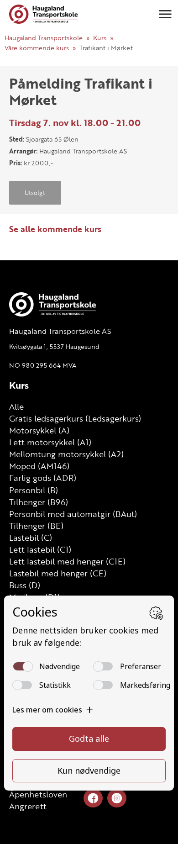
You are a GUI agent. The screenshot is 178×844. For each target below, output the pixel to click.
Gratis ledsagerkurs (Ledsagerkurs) (75, 418)
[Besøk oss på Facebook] (93, 798)
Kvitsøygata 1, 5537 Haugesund (54, 346)
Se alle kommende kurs (55, 229)
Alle (16, 406)
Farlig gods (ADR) (42, 478)
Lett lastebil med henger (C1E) (67, 561)
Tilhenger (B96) (38, 502)
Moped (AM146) (39, 466)
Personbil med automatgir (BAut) (73, 514)
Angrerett (28, 806)
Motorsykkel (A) (39, 430)
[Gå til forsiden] (43, 14)
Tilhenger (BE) (36, 526)
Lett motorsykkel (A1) (50, 442)
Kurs (99, 37)
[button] (165, 14)
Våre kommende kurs (37, 48)
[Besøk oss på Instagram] (116, 798)
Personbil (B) (33, 490)
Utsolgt (35, 192)
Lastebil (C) (30, 537)
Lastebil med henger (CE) (57, 573)
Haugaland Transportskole (44, 37)
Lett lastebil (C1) (40, 549)
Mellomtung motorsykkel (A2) (66, 454)
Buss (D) (24, 585)
